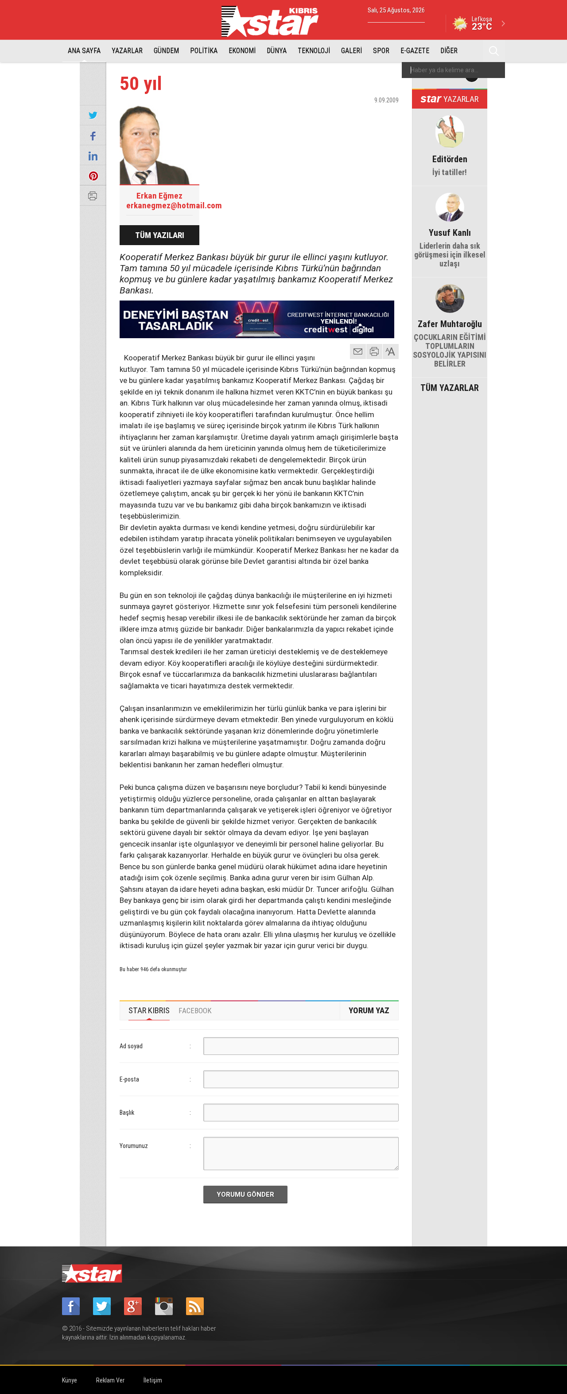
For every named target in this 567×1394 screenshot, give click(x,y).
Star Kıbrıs (275, 21)
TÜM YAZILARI (159, 235)
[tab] (149, 1010)
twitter (365, 116)
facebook (343, 116)
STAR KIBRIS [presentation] (149, 1010)
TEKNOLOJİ (314, 51)
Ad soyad (131, 1046)
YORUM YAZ (369, 1010)
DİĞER (449, 51)
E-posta (129, 1079)
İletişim (153, 1380)
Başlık (127, 1112)
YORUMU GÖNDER (245, 1195)
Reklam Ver (110, 1380)
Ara (494, 51)
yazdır (374, 351)
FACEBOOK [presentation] (195, 1010)
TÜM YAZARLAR (449, 387)
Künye (69, 1380)
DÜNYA (277, 51)
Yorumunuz (134, 1145)
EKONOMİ (242, 51)
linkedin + (388, 116)
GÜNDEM (166, 51)
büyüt (391, 351)
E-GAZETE (414, 51)
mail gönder (358, 351)
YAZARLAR (127, 51)
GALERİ (351, 51)
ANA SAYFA (84, 51)
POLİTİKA (203, 51)
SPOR (381, 51)
